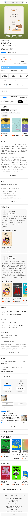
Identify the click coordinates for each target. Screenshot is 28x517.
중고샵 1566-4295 (15, 500)
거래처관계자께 (18, 507)
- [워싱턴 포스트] (4, 363)
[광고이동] (22, 2)
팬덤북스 (3, 50)
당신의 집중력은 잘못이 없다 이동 (16, 449)
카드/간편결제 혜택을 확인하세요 (18, 71)
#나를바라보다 (13, 110)
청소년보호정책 (20, 506)
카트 (26, 2)
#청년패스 (17, 112)
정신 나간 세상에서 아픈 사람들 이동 (5, 475)
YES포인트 (3, 61)
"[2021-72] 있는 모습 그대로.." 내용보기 (14, 417)
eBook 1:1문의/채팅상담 (13, 501)
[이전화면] (2, 2)
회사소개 (12, 507)
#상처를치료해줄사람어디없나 (7, 112)
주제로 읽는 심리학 (17, 311)
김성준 (11, 48)
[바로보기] (4, 398)
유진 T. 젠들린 (4, 48)
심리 (11, 311)
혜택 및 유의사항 (7, 391)
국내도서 (4, 311)
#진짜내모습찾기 (5, 110)
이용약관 (6, 506)
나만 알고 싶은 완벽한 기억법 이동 (17, 292)
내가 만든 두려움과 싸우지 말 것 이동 (16, 475)
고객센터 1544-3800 (10, 498)
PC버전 (8, 507)
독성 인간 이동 (5, 449)
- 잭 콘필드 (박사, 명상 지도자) (7, 371)
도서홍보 (12, 509)
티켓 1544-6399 (19, 498)
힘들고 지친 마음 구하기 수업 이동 (7, 242)
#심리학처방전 (5, 115)
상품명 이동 (5, 128)
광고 (16, 509)
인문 (8, 311)
